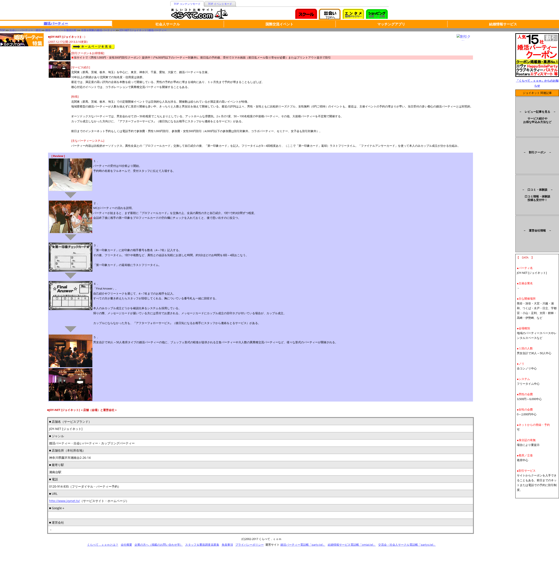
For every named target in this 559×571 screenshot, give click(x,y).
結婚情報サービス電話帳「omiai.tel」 (352, 545)
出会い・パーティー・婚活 (25, 30)
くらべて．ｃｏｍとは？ (102, 545)
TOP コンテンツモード (187, 3)
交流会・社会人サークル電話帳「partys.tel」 (407, 545)
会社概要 (126, 545)
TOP (2, 30)
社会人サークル (167, 24)
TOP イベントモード (220, 3)
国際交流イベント (279, 24)
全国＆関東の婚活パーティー (98, 30)
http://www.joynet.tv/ (64, 501)
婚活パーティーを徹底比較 (61, 30)
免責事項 (227, 545)
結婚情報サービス (503, 24)
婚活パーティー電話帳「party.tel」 (302, 545)
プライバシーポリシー (249, 545)
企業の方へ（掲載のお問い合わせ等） (159, 545)
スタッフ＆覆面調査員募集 (202, 545)
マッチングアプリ (391, 24)
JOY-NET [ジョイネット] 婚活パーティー (143, 30)
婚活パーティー (56, 23)
